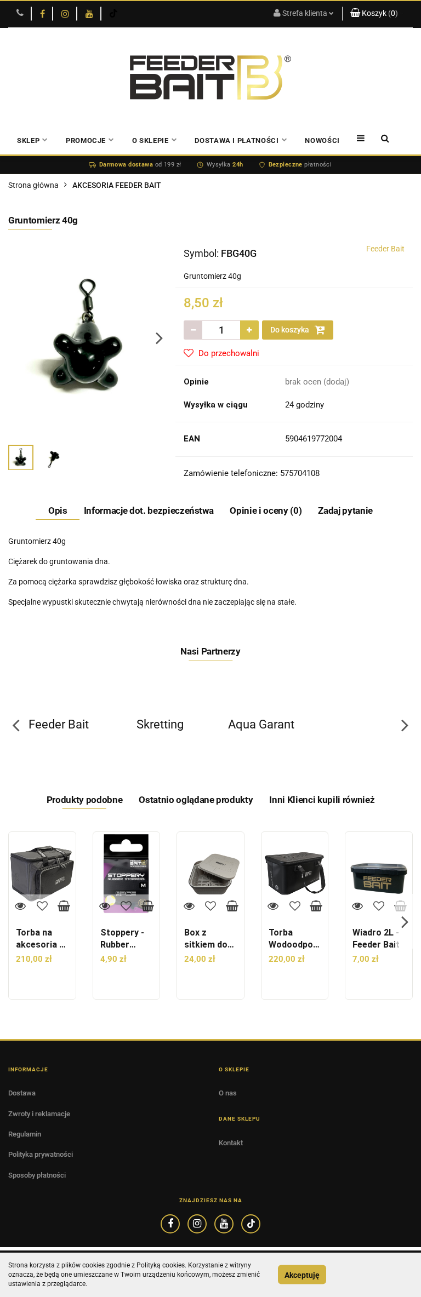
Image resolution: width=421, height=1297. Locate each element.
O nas (228, 1093)
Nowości (322, 140)
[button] (377, 13)
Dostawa (22, 1093)
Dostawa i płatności (236, 140)
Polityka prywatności (40, 1154)
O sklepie (150, 140)
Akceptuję (302, 1274)
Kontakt (231, 1143)
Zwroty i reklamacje (39, 1114)
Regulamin (24, 1134)
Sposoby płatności (37, 1175)
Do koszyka (290, 329)
